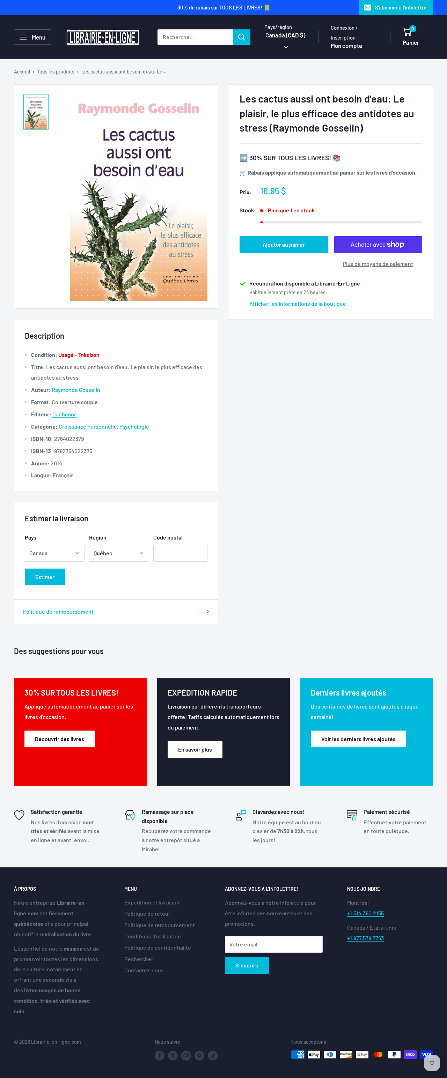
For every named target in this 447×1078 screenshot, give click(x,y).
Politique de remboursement (58, 611)
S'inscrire (246, 965)
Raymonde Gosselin (76, 389)
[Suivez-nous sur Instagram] (186, 1055)
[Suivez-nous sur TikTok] (213, 1055)
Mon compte (346, 45)
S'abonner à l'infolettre (401, 7)
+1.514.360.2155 (365, 913)
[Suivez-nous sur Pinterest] (199, 1055)
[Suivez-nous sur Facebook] (159, 1055)
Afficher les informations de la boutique (297, 303)
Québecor (64, 414)
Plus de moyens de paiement (378, 263)
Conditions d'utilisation (152, 936)
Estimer (44, 576)
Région (98, 537)
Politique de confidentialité (157, 947)
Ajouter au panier (284, 244)
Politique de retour (147, 913)
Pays (30, 537)
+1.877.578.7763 (365, 938)
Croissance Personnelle (88, 426)
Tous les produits (55, 72)
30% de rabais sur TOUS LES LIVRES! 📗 (223, 7)
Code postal (168, 537)
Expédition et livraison (151, 902)
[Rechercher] (241, 37)
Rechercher (138, 959)
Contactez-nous (144, 970)
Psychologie (134, 426)
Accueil (22, 72)
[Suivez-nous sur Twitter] (173, 1055)
